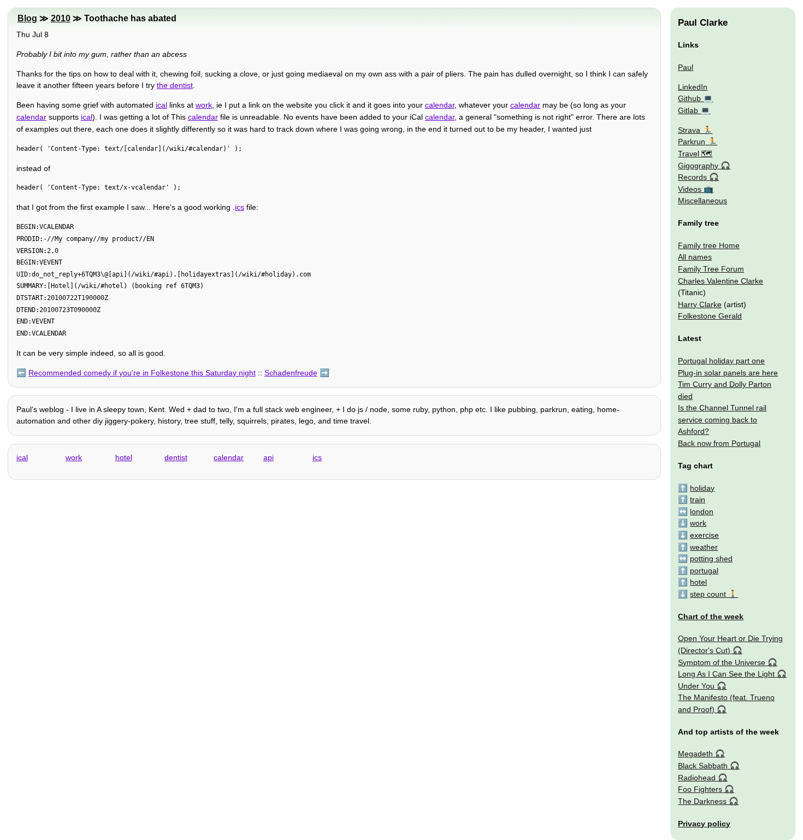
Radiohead (697, 777)
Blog (27, 18)
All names (695, 256)
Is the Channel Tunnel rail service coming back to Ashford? (722, 419)
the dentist (175, 85)
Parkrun (691, 141)
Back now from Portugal (719, 443)
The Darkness (702, 801)
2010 (60, 18)
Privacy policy (704, 823)
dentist (175, 457)
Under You (696, 686)
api (268, 457)
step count (708, 594)
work (204, 105)
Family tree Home (709, 245)
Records (692, 177)
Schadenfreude (290, 372)
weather (704, 547)
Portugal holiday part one (721, 360)
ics (239, 207)
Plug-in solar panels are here (728, 372)
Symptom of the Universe (721, 662)
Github (689, 98)
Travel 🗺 (695, 153)
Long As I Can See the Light (726, 673)
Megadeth (695, 753)
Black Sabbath (703, 765)
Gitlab (688, 110)
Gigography (698, 165)
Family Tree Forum (711, 269)
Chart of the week (710, 616)
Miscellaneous (702, 200)
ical (161, 105)
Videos (689, 189)
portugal (704, 570)
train (697, 499)
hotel (123, 457)
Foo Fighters (700, 789)
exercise (704, 535)
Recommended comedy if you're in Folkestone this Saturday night (142, 372)
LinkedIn (692, 87)
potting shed (711, 558)
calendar (439, 105)
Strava (689, 130)
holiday (702, 488)
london (701, 511)
